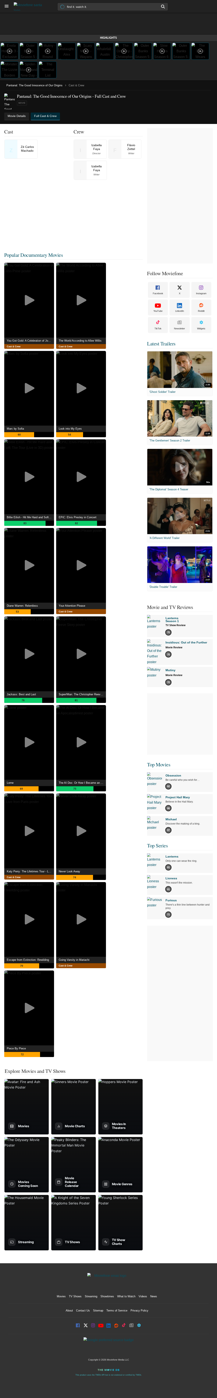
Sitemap (98, 1310)
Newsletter (179, 328)
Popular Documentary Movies (33, 255)
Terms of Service (116, 1310)
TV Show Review (175, 625)
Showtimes (107, 1296)
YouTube (158, 311)
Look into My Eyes (70, 428)
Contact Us (83, 1310)
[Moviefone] (30, 6)
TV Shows (75, 1296)
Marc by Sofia (15, 428)
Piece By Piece (16, 1048)
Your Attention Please (72, 605)
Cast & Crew (14, 346)
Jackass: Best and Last (21, 694)
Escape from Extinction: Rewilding (28, 959)
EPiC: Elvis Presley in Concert (77, 517)
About (69, 1310)
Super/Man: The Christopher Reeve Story (82, 694)
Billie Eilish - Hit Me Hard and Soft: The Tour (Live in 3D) (30, 517)
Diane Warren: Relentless (22, 605)
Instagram (201, 293)
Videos (143, 1296)
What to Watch (126, 1296)
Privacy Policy (139, 1310)
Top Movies (158, 764)
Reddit (201, 311)
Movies (61, 1296)
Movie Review (174, 647)
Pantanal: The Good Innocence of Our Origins (34, 85)
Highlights (108, 37)
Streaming (91, 1296)
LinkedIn (179, 311)
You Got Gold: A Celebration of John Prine (30, 340)
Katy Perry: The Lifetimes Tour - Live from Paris (30, 871)
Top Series (157, 845)
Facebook (158, 293)
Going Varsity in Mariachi (74, 959)
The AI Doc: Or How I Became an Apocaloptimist (82, 782)
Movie (21, 103)
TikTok (157, 328)
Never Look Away (69, 871)
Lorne (10, 782)
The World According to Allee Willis (80, 340)
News (153, 1296)
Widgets (201, 328)
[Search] (163, 6)
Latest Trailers (161, 343)
